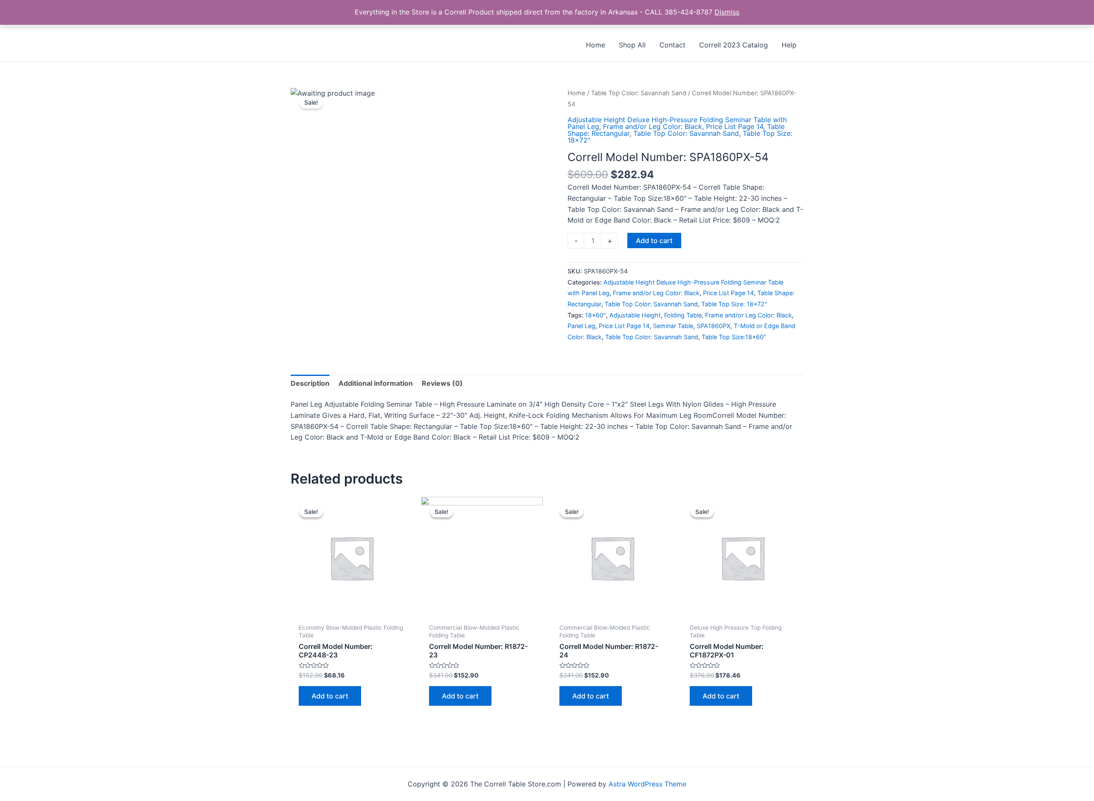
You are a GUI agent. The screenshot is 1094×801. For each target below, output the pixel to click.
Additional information (375, 383)
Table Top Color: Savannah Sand (638, 93)
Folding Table (683, 315)
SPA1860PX (713, 325)
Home (576, 93)
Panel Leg (581, 325)
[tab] (310, 384)
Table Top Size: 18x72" (734, 304)
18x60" (595, 315)
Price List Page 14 (734, 126)
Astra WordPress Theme (647, 784)
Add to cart (654, 240)
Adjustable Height (635, 315)
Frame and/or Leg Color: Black (652, 126)
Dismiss (727, 12)
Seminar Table (673, 325)
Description (310, 383)
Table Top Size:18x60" (734, 336)
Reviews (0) (442, 383)
